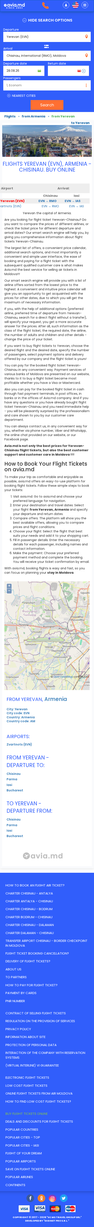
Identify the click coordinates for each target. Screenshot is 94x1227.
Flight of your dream (23, 1153)
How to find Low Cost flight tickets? (38, 1101)
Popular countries (21, 1129)
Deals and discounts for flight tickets (39, 1121)
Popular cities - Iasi (22, 1145)
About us (13, 969)
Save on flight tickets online (30, 1169)
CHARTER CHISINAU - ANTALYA (29, 893)
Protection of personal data (31, 1045)
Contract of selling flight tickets (35, 1013)
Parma (12, 779)
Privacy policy (18, 1029)
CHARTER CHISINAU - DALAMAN (29, 925)
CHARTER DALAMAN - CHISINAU (29, 933)
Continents (15, 1185)
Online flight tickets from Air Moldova (39, 1093)
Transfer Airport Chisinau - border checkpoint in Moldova (46, 943)
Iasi (9, 785)
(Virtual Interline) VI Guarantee (32, 1065)
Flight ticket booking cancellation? (37, 953)
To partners (16, 977)
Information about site (25, 1037)
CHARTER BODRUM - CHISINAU (28, 917)
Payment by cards (21, 993)
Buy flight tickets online (26, 1113)
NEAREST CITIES (23, 95)
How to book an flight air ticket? (34, 885)
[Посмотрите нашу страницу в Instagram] (52, 1199)
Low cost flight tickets (26, 1085)
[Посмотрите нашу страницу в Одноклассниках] (41, 1199)
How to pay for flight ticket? (31, 985)
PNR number (15, 1001)
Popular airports (20, 1161)
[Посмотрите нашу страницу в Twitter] (64, 1199)
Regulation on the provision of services (40, 1021)
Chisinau (14, 774)
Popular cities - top (22, 1137)
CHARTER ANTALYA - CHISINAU (29, 901)
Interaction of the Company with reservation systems (45, 1055)
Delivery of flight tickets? (27, 961)
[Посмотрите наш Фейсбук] (30, 1199)
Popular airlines (19, 1177)
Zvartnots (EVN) (19, 744)
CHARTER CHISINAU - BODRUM (28, 909)
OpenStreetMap (63, 677)
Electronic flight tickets (27, 1077)
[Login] (66, 5)
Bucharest (15, 790)
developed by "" (47, 1220)
